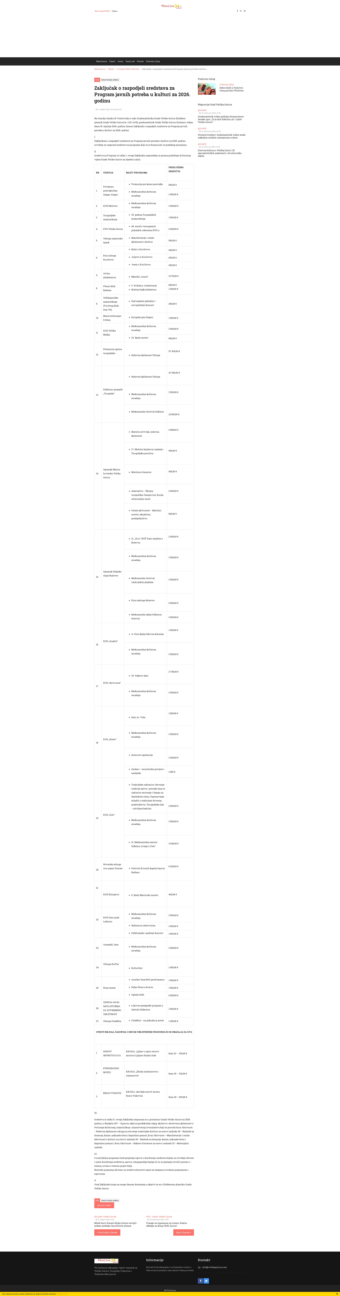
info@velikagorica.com (214, 1267)
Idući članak (183, 1232)
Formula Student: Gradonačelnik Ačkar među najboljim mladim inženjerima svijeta (222, 136)
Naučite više (62, 1294)
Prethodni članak (107, 1232)
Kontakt (123, 11)
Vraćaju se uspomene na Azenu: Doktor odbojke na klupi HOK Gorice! (166, 1224)
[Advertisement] (170, 37)
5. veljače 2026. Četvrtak (128, 69)
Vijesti (111, 69)
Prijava (114, 11)
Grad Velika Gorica (110, 80)
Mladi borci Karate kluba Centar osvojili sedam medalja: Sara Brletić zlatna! (115, 1224)
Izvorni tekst (104, 1205)
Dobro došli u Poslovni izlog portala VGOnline (232, 89)
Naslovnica (99, 69)
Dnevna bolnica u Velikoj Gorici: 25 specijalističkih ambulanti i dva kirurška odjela (219, 153)
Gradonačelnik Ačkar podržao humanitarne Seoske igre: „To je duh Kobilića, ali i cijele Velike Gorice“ (221, 119)
